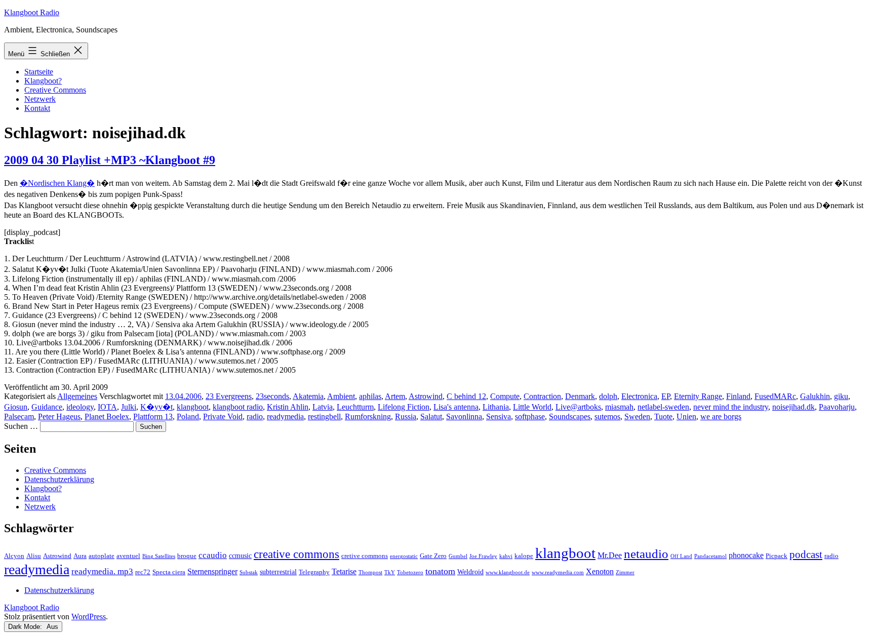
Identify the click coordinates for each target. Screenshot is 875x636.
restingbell (324, 416)
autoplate (101, 556)
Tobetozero (410, 572)
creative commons (296, 554)
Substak (249, 572)
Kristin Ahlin (287, 407)
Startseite (38, 71)
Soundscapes (569, 416)
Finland (738, 396)
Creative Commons (55, 90)
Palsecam (19, 416)
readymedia (285, 416)
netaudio (646, 554)
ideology (80, 407)
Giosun (15, 407)
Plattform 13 (153, 416)
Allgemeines (77, 396)
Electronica (639, 396)
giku (841, 396)
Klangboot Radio (31, 12)
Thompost (370, 572)
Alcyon (14, 556)
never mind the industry (730, 407)
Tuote (663, 416)
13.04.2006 (183, 396)
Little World (532, 407)
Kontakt (37, 108)
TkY (389, 572)
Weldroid (470, 572)
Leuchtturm (355, 407)
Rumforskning (368, 416)
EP (665, 396)
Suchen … (21, 426)
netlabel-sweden (663, 407)
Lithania (496, 407)
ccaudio (212, 555)
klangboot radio (238, 407)
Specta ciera (168, 572)
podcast (805, 554)
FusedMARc (775, 396)
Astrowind (426, 396)
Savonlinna (464, 416)
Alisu (33, 556)
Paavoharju (837, 407)
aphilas (370, 396)
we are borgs (720, 416)
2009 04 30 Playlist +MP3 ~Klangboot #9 (109, 160)
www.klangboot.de (508, 572)
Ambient (341, 396)
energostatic (404, 556)
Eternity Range (698, 396)
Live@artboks (578, 407)
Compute (505, 396)
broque (186, 556)
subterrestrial (278, 572)
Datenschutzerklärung (59, 479)
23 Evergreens (229, 396)
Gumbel (458, 556)
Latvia (322, 407)
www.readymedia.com (558, 572)
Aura (80, 556)
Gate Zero (433, 556)
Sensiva (498, 416)
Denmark (580, 396)
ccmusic (240, 555)
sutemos (607, 416)
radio (255, 416)
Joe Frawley (483, 556)
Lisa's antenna (456, 407)
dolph (608, 396)
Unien (686, 416)
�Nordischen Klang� (57, 183)
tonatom (440, 571)
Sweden (637, 416)
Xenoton (600, 571)
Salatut (431, 416)
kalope (523, 556)
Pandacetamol (710, 556)
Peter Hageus (59, 416)
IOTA (107, 407)
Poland (188, 416)
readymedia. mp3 (102, 571)
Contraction (542, 396)
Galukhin (815, 396)
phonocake (746, 555)
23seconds (272, 396)
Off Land (681, 556)
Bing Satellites (158, 556)
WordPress (88, 616)
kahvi (505, 556)
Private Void (223, 416)
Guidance (46, 407)
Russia (405, 416)
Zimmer (625, 572)
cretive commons (364, 556)
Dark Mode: (26, 626)
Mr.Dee (610, 555)
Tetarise (344, 571)
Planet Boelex (107, 416)
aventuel (128, 556)
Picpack (776, 556)
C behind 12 (466, 396)
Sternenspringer (212, 571)
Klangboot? (43, 80)
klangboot (193, 407)
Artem (395, 396)
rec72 (142, 572)
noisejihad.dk (793, 407)
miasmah (619, 407)
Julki (128, 407)
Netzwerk (40, 99)
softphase (530, 416)
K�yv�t (156, 407)
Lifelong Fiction (403, 407)
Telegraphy (314, 572)
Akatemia (308, 396)
